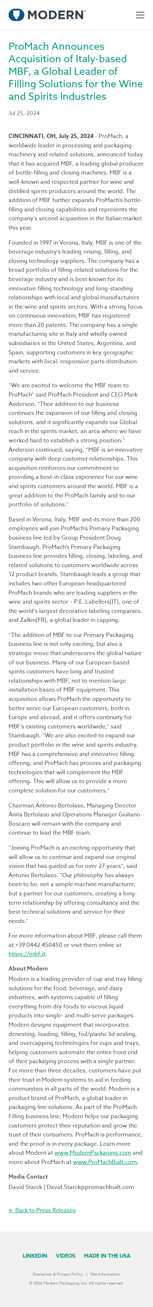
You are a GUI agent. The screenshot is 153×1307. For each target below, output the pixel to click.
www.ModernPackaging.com (92, 1153)
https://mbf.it (27, 954)
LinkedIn (35, 1255)
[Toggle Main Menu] (140, 15)
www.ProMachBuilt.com (105, 1162)
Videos (65, 1255)
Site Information (105, 1274)
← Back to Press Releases (42, 1210)
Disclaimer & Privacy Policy (58, 1274)
